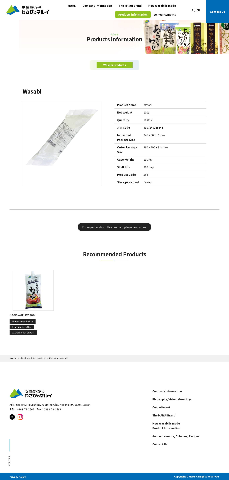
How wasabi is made (162, 6)
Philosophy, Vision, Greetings (171, 399)
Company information (97, 6)
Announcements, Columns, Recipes (175, 436)
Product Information (166, 428)
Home (13, 358)
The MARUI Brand (130, 6)
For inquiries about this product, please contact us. (114, 227)
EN (198, 10)
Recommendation (22, 321)
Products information (133, 14)
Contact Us (217, 12)
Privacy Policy (18, 476)
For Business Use (21, 327)
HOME (72, 6)
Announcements (165, 14)
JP (191, 10)
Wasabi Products (114, 65)
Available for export (23, 332)
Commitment (161, 407)
